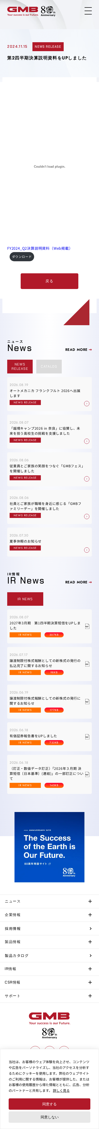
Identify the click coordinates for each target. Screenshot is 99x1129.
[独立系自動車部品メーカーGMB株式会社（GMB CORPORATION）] (22, 11)
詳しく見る (61, 1090)
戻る (49, 281)
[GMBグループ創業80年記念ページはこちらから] (48, 11)
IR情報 (10, 968)
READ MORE (76, 349)
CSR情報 (13, 982)
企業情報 (13, 914)
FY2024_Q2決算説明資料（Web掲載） (40, 248)
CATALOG (49, 366)
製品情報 (13, 941)
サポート (13, 995)
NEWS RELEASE (20, 366)
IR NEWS (25, 599)
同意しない (50, 1117)
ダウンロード (22, 256)
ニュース (13, 901)
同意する (49, 1103)
